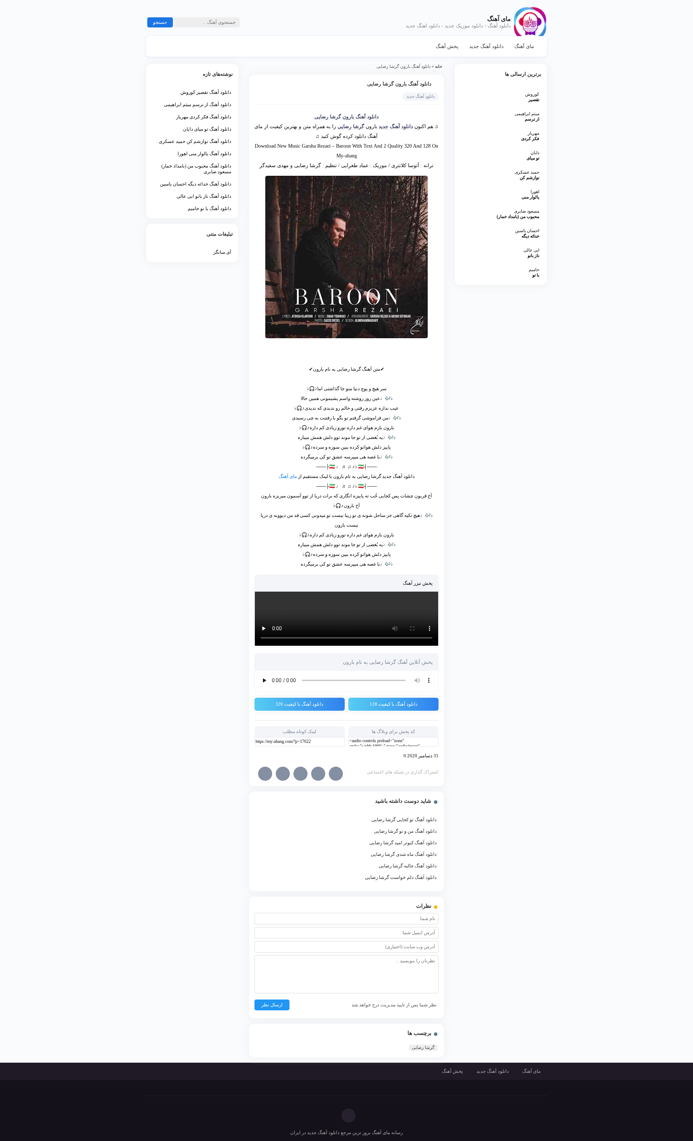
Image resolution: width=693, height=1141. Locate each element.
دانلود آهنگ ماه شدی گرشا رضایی (404, 854)
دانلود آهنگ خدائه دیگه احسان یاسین (195, 184)
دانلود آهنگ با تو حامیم (209, 208)
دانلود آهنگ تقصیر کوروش (205, 92)
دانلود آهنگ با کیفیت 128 (394, 704)
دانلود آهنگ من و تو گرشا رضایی (405, 831)
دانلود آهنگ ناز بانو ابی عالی (203, 196)
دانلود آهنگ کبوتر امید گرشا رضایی (403, 842)
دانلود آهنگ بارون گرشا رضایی (399, 84)
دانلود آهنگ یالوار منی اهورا (204, 153)
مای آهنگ (524, 46)
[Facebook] (336, 774)
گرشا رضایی (350, 126)
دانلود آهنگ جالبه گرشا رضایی (408, 865)
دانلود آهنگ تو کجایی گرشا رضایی (404, 819)
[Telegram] (318, 774)
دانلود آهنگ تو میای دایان (207, 129)
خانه (438, 66)
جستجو (160, 22)
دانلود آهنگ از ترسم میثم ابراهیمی (197, 104)
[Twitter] (300, 774)
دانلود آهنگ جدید (486, 46)
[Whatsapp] (265, 774)
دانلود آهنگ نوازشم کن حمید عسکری (195, 141)
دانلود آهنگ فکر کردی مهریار (203, 116)
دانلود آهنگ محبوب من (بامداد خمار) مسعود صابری (196, 168)
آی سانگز (222, 252)
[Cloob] (283, 774)
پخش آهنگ (447, 46)
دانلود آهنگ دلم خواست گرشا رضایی (401, 877)
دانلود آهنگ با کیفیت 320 (299, 704)
